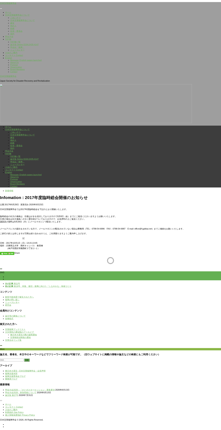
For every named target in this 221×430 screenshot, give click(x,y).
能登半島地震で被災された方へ (19, 297)
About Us (14, 62)
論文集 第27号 (11, 395)
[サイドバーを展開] (1, 268)
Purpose (14, 65)
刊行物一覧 (15, 42)
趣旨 (12, 23)
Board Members (17, 69)
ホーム (8, 12)
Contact (13, 72)
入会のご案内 (11, 53)
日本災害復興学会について (17, 15)
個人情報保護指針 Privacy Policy (20, 415)
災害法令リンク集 (13, 340)
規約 (12, 34)
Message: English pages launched (26, 60)
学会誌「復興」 (17, 47)
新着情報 (9, 191)
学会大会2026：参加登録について (20, 392)
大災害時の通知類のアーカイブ (19, 332)
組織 (12, 28)
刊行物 (8, 39)
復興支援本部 (11, 374)
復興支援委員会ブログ (15, 376)
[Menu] (1, 8)
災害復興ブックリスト (15, 329)
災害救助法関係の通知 (20, 337)
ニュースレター (17, 50)
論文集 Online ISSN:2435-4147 (24, 45)
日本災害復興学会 (8, 3)
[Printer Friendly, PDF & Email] (7, 253)
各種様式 (9, 319)
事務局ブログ (11, 379)
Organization (16, 67)
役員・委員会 (16, 31)
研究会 (8, 305)
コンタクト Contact (14, 55)
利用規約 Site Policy (14, 412)
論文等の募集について (15, 316)
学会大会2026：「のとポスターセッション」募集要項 (30, 390)
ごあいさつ (15, 18)
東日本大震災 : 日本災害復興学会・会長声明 (25, 371)
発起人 (13, 26)
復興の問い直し (12, 300)
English (8, 58)
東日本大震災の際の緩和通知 (23, 335)
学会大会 (9, 36)
